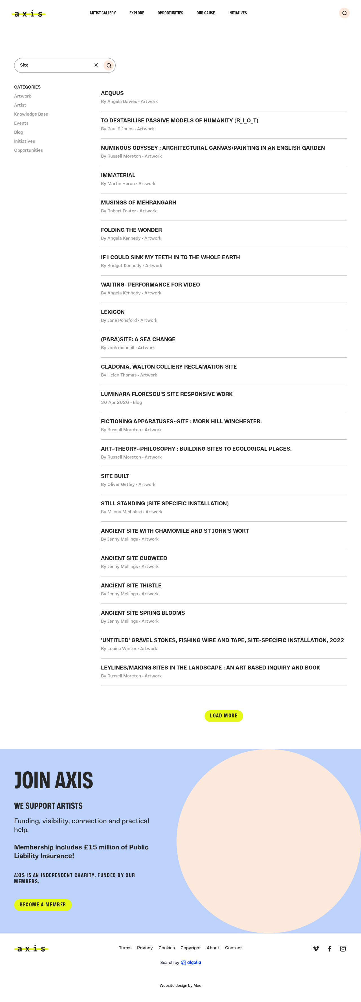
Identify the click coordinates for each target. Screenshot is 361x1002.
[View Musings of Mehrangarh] (224, 207)
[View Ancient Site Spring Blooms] (224, 617)
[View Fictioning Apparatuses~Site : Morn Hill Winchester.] (224, 425)
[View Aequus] (224, 97)
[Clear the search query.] (96, 65)
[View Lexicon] (224, 316)
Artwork (22, 96)
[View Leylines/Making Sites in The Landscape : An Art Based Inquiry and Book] (224, 672)
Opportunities (170, 13)
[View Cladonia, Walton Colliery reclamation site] (224, 371)
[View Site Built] (224, 480)
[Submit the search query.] (109, 65)
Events (21, 123)
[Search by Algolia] (180, 963)
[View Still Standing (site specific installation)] (224, 507)
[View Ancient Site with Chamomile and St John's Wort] (224, 535)
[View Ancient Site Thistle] (224, 590)
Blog (18, 132)
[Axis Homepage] (28, 13)
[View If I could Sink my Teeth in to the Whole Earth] (224, 261)
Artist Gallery (103, 13)
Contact (233, 948)
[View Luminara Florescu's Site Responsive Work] (224, 398)
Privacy (145, 948)
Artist (20, 105)
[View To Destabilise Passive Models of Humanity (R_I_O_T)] (224, 124)
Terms (125, 948)
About (213, 948)
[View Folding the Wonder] (224, 234)
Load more (223, 716)
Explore (136, 13)
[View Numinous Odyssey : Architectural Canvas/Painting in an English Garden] (224, 152)
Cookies (167, 948)
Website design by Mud (180, 986)
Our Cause (206, 13)
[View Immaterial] (224, 179)
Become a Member (43, 905)
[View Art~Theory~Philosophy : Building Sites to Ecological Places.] (224, 453)
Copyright (190, 948)
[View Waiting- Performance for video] (224, 289)
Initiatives (237, 13)
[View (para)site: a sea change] (224, 343)
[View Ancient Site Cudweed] (224, 562)
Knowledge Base (31, 114)
